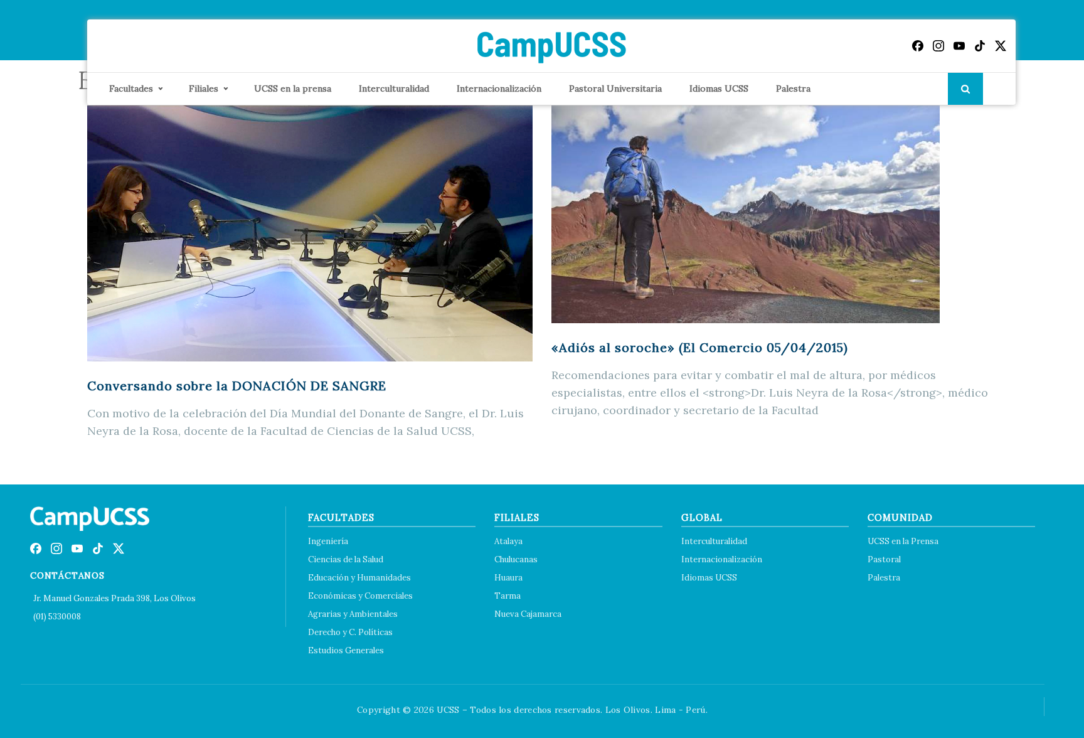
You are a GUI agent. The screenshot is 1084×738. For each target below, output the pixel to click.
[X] (1000, 45)
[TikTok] (980, 45)
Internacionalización (499, 88)
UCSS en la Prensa (903, 541)
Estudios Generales (346, 650)
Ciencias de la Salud (345, 559)
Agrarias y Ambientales (353, 614)
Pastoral (884, 559)
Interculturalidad (394, 88)
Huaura (508, 577)
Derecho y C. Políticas (350, 632)
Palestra (793, 88)
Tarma (507, 596)
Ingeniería (328, 541)
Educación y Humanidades (359, 577)
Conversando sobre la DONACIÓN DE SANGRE (236, 385)
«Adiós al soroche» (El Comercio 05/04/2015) (699, 347)
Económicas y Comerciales (360, 596)
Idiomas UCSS (718, 88)
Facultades (131, 88)
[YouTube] (959, 45)
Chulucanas (516, 559)
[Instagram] (938, 45)
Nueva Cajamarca (527, 614)
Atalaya (508, 541)
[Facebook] (917, 45)
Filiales (203, 88)
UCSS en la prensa (292, 88)
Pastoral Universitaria (615, 88)
